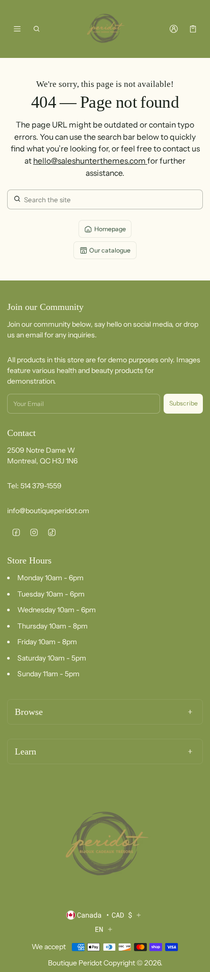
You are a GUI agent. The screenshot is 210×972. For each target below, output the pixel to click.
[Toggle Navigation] (17, 29)
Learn (25, 751)
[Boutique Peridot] (105, 29)
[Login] (173, 29)
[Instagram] (34, 532)
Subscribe (183, 403)
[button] (37, 29)
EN (99, 929)
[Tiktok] (52, 532)
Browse (29, 712)
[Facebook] (16, 532)
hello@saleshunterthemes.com (90, 161)
